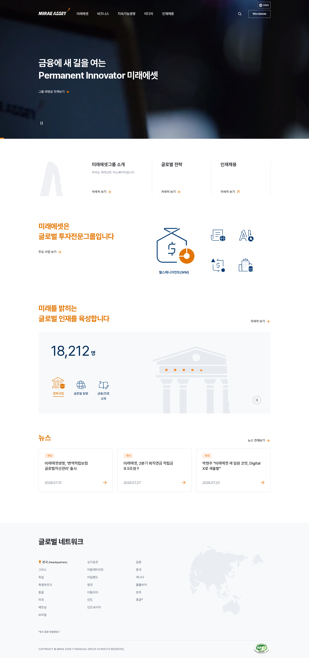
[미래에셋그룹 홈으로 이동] (54, 12)
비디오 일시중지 (41, 123)
